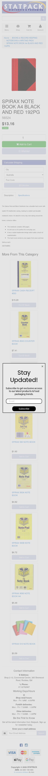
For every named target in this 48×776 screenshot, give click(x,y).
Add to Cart (25, 144)
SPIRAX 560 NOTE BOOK (23, 441)
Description (9, 195)
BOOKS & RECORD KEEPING (24, 37)
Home (6, 37)
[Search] (43, 18)
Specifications (24, 195)
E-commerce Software (21, 772)
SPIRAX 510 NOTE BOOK (23, 643)
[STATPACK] (24, 6)
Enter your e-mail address (24, 728)
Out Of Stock (24, 305)
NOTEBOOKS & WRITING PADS (20, 40)
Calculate (25, 185)
